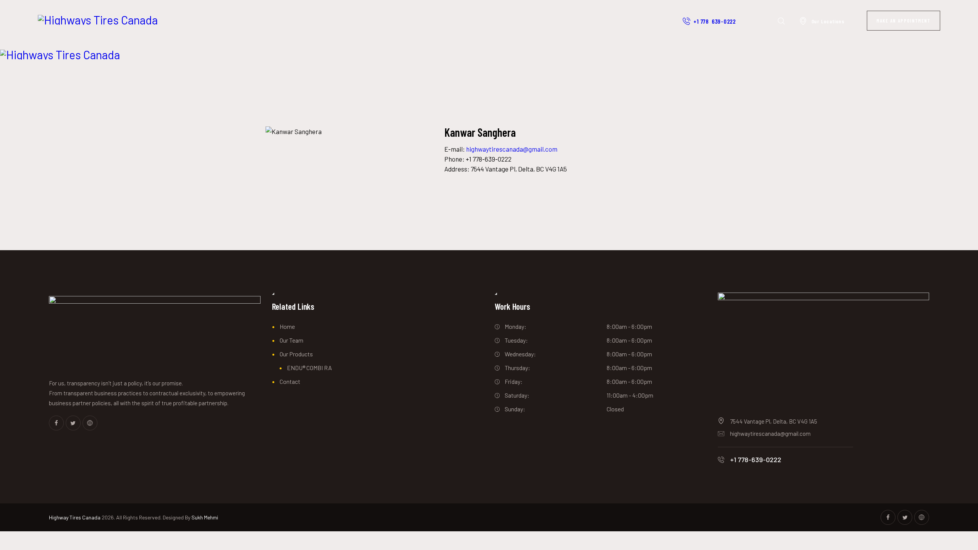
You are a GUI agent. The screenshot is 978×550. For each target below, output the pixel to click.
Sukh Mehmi (204, 517)
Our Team (291, 340)
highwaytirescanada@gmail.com (511, 149)
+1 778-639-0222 (755, 459)
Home (287, 326)
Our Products (296, 354)
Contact (290, 381)
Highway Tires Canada (74, 517)
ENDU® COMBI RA (309, 367)
